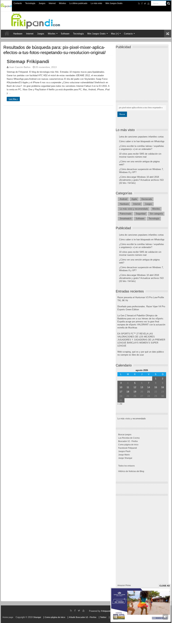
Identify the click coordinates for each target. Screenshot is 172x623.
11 (128, 387)
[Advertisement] (142, 72)
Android (123, 199)
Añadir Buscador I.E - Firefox (82, 617)
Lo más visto (96, 3)
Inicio (7, 33)
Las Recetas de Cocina (129, 438)
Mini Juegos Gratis (113, 3)
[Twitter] (145, 4)
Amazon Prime (124, 585)
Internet (52, 3)
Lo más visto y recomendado (134, 209)
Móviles (62, 3)
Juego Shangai (125, 458)
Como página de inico (128, 444)
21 (148, 391)
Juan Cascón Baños (19, 67)
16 (162, 387)
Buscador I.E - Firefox (128, 441)
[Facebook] (142, 4)
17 (121, 391)
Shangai (37, 617)
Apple (134, 199)
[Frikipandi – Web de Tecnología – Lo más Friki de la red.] (39, 20)
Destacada (146, 199)
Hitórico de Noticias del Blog (131, 471)
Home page (8, 617)
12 (135, 387)
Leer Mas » (13, 99)
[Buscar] (168, 3)
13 (141, 387)
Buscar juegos (124, 434)
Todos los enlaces (126, 466)
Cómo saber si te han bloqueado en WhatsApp (141, 141)
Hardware (17, 33)
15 (155, 387)
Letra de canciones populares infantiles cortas (141, 136)
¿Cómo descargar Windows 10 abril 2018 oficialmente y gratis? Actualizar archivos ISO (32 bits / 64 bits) (141, 180)
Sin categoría (156, 213)
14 (148, 387)
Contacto (18, 3)
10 (121, 387)
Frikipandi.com (108, 611)
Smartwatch (125, 218)
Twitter (103, 617)
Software (65, 33)
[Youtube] (148, 4)
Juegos (42, 3)
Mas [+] (115, 33)
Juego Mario (124, 455)
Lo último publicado (78, 3)
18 (127, 391)
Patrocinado (125, 213)
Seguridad (140, 213)
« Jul (119, 404)
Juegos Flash (124, 451)
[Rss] (139, 4)
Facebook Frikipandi (127, 448)
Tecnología (30, 3)
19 (135, 391)
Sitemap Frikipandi (28, 61)
